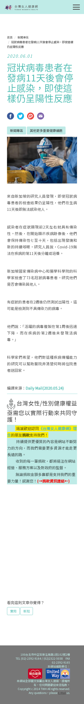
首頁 (10, 37)
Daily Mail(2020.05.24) (45, 388)
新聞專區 (23, 37)
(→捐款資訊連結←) (53, 481)
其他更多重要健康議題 (46, 130)
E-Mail (62, 693)
